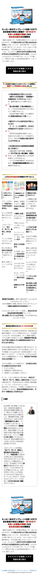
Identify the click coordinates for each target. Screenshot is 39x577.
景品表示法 (33, 570)
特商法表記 (12, 570)
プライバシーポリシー (22, 570)
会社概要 (4, 570)
